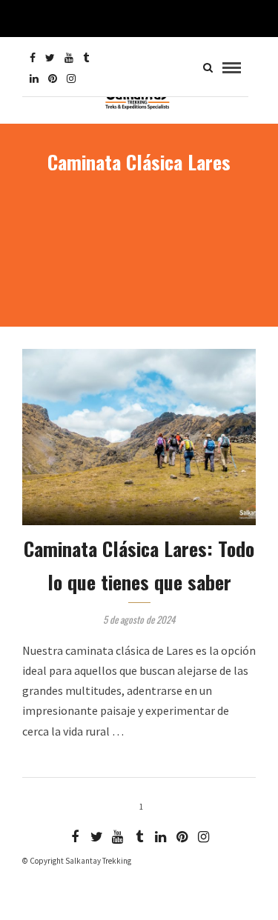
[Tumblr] (86, 57)
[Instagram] (71, 78)
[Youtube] (68, 57)
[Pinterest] (52, 78)
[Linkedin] (34, 78)
